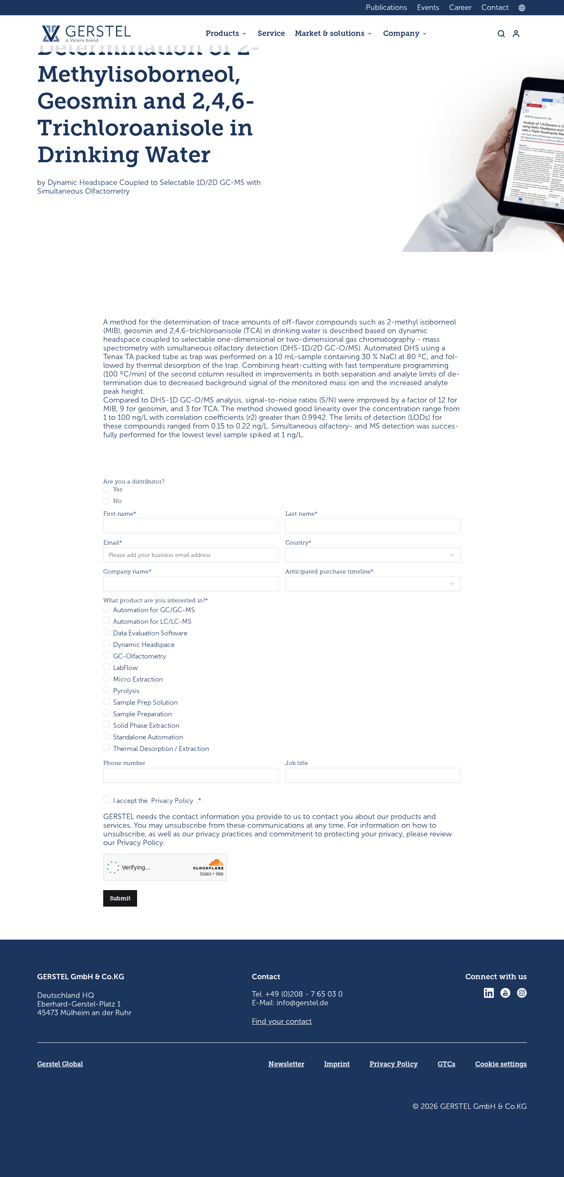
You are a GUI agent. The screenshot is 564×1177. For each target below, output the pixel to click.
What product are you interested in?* (155, 601)
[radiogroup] (282, 495)
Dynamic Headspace (144, 644)
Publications (386, 7)
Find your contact (282, 1021)
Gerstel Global (60, 1064)
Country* (298, 543)
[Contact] (516, 33)
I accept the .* (157, 800)
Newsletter (286, 1064)
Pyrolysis (126, 690)
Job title (296, 763)
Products (222, 33)
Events (428, 7)
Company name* (127, 572)
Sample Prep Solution (145, 702)
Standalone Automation (148, 737)
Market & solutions (330, 33)
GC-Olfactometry (139, 656)
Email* (112, 543)
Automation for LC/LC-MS (152, 621)
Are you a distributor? (133, 482)
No (117, 501)
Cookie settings (501, 1064)
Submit (120, 898)
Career (460, 7)
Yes (118, 490)
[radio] (106, 489)
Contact (495, 7)
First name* (119, 514)
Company (401, 33)
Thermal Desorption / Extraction (161, 748)
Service (271, 33)
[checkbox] (106, 608)
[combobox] (524, 8)
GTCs (446, 1064)
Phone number (124, 763)
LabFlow (125, 667)
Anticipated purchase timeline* (329, 572)
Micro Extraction (138, 679)
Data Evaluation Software (150, 633)
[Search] (501, 33)
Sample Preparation (142, 714)
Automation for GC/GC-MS (154, 609)
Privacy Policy (172, 800)
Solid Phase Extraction (146, 725)
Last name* (301, 514)
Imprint (337, 1064)
